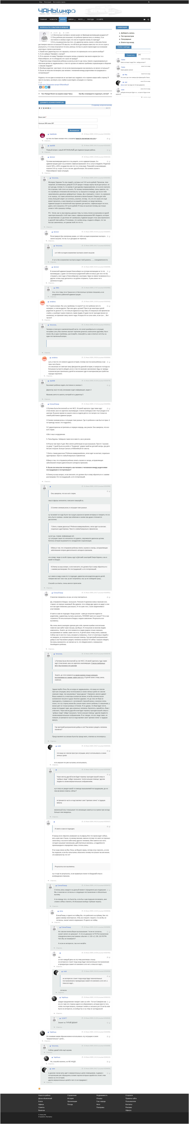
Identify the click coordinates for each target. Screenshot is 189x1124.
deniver (52, 157)
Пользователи (131, 1101)
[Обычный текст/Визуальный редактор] (107, 108)
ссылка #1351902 (104, 134)
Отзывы (99, 1098)
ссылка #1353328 (104, 769)
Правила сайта (131, 1098)
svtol (59, 746)
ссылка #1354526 (104, 1018)
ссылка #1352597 (104, 232)
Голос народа (124, 47)
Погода (90, 19)
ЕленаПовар (54, 404)
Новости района (44, 1095)
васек (122, 89)
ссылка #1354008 (104, 1045)
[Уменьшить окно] (109, 108)
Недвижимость (101, 1095)
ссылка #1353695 (104, 927)
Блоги (62, 19)
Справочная (71, 1095)
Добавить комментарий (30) (52, 102)
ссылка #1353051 (104, 592)
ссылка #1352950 (104, 287)
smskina (53, 301)
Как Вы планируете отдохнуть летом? (94, 94)
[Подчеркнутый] (44, 108)
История (70, 1098)
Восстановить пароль (59, 2)
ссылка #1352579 (104, 380)
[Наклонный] (42, 108)
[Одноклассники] (43, 87)
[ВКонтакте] (40, 87)
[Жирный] (39, 108)
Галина (123, 59)
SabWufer (53, 134)
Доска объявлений (45, 1098)
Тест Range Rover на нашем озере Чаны (57, 94)
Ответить (47, 141)
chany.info (43, 1114)
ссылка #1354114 (104, 1057)
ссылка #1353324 (104, 746)
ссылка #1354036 (104, 971)
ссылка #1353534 (104, 911)
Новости (53, 19)
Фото (80, 19)
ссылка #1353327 (104, 821)
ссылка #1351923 (104, 145)
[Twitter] (46, 87)
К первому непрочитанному (102, 105)
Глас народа (101, 1101)
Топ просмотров (127, 36)
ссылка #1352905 (104, 404)
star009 (52, 145)
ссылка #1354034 (104, 1068)
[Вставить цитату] (50, 108)
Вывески (41, 1110)
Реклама (129, 1107)
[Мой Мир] (49, 87)
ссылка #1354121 (104, 997)
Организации (72, 1101)
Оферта (128, 1110)
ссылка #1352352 (104, 178)
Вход (40, 2)
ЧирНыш (65, 997)
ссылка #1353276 (104, 653)
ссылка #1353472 (104, 885)
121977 (64, 1018)
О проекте (129, 1095)
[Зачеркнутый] (46, 108)
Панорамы (100, 1107)
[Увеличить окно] (109, 107)
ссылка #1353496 (104, 1032)
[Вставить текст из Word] (48, 108)
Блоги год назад (127, 42)
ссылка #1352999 (104, 486)
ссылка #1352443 (104, 301)
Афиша (41, 1104)
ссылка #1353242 (104, 245)
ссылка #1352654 (104, 357)
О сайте (100, 19)
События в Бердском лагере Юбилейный (53, 84)
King (126, 74)
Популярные (126, 39)
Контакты (129, 1104)
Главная (43, 19)
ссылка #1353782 (104, 953)
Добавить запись (127, 33)
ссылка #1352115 (104, 157)
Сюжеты (41, 1107)
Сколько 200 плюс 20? (46, 123)
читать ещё (147, 97)
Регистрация (47, 2)
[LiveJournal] (52, 87)
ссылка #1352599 (104, 267)
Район (71, 19)
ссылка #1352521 (104, 325)
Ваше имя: (42, 117)
